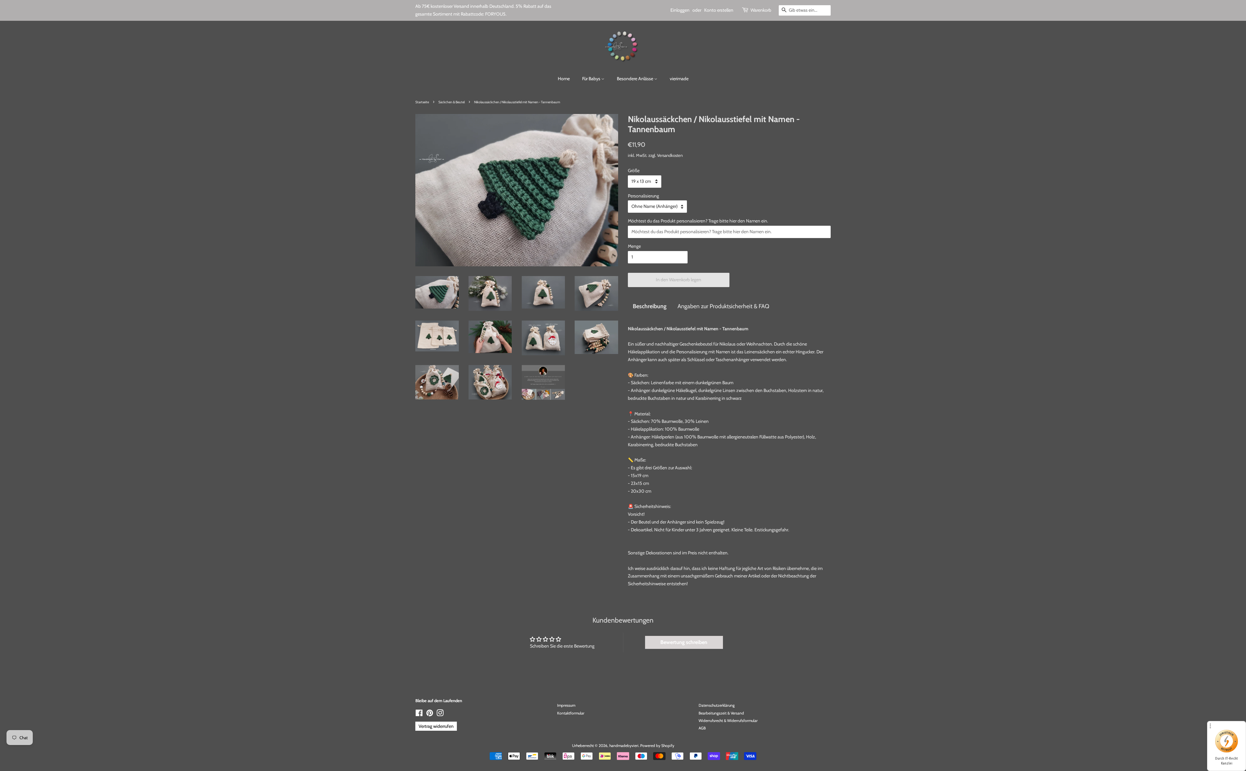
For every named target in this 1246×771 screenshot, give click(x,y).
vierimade (679, 79)
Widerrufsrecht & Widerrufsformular (728, 720)
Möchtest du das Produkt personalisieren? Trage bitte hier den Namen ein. (698, 221)
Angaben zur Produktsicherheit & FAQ (723, 306)
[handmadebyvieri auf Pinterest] (429, 714)
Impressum (566, 705)
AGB (702, 728)
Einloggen (680, 10)
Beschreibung (649, 306)
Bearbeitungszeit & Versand (721, 713)
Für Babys (591, 79)
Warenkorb (761, 10)
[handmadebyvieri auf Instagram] (440, 714)
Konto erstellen (718, 10)
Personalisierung (643, 196)
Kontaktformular (570, 713)
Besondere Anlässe (635, 79)
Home (564, 79)
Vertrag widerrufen (436, 726)
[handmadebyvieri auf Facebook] (419, 714)
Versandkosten (670, 155)
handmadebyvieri (624, 745)
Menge (634, 246)
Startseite (422, 102)
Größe (634, 170)
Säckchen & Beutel (451, 102)
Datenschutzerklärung (717, 705)
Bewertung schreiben (683, 642)
